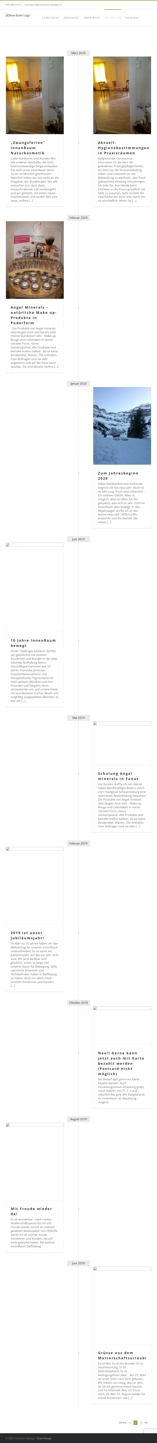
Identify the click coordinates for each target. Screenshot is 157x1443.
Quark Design (44, 1438)
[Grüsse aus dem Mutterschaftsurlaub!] (122, 1305)
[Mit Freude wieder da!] (35, 1161)
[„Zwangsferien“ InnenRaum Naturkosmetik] (35, 95)
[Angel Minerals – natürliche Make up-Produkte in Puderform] (35, 260)
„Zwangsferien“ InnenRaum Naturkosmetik (28, 147)
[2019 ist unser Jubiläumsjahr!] (35, 885)
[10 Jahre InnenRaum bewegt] (35, 587)
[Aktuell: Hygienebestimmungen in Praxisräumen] (122, 95)
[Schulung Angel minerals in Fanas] (122, 743)
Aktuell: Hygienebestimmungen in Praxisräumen (124, 147)
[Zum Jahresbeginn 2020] (122, 426)
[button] (145, 17)
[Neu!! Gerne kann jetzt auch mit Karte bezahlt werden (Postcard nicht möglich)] (122, 1025)
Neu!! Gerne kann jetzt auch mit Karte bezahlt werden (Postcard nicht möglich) (121, 1063)
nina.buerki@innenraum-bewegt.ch (43, 4)
